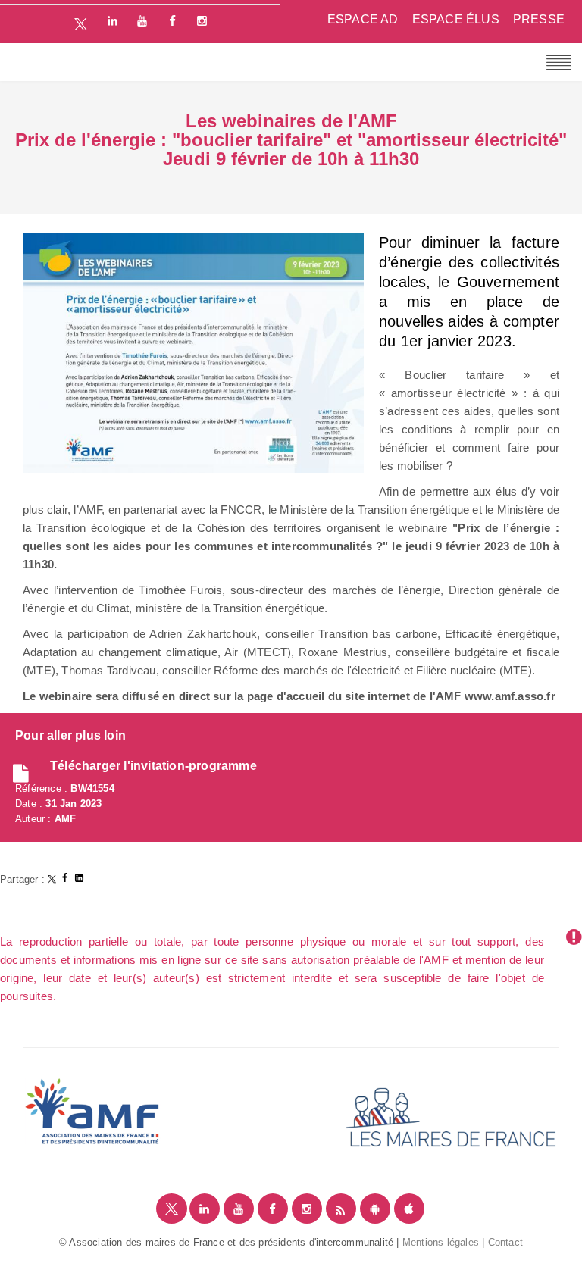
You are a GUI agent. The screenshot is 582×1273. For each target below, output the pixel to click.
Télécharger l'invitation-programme (153, 765)
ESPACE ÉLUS (455, 19)
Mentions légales (440, 1242)
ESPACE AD (363, 19)
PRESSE (539, 19)
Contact (505, 1242)
